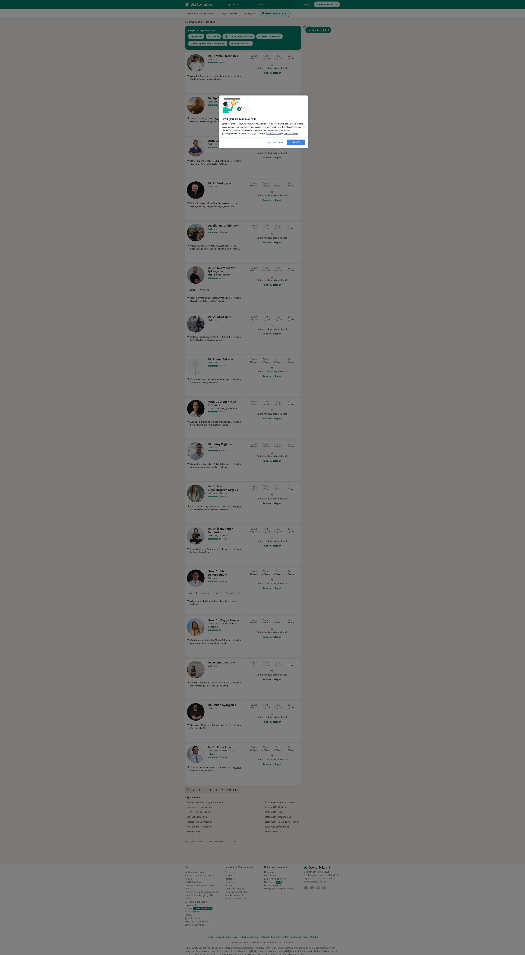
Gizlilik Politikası (274, 133)
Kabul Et (296, 142)
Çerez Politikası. (291, 133)
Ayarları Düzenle (275, 142)
